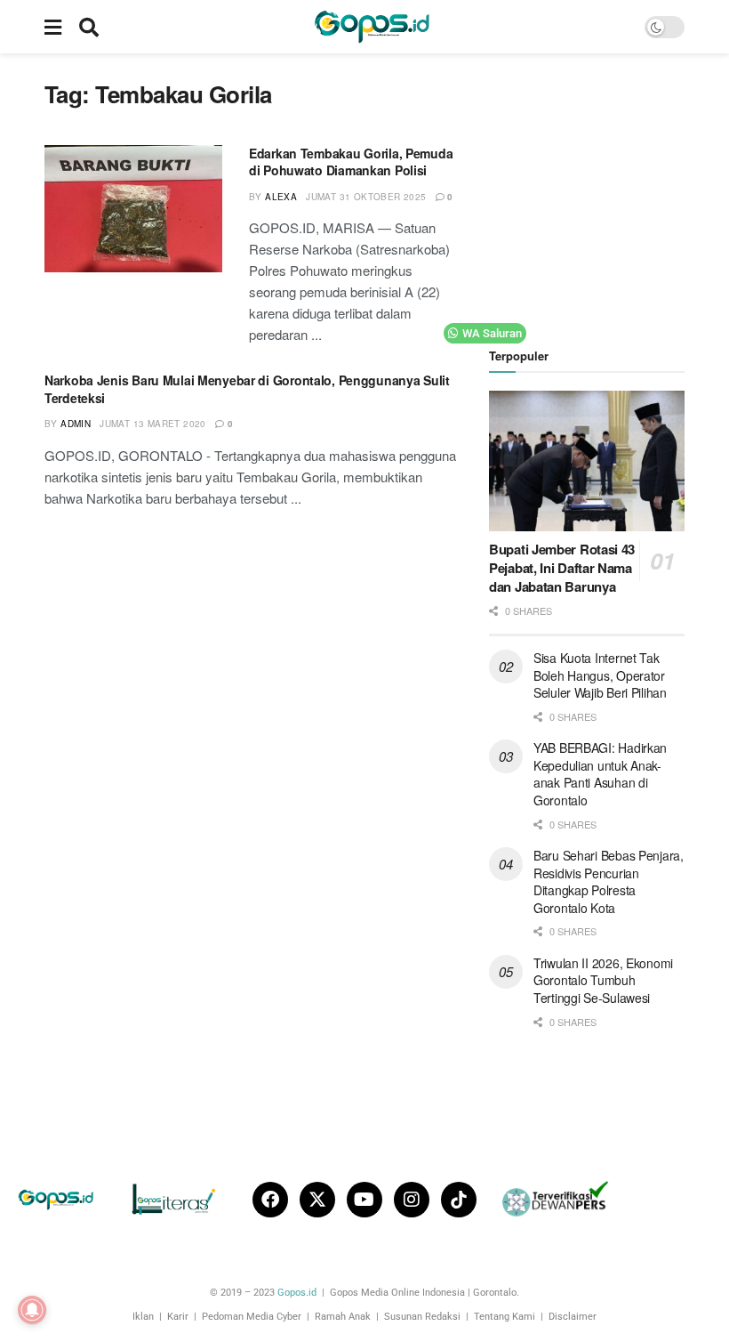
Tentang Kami (504, 1316)
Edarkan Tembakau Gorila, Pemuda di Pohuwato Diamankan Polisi (351, 162)
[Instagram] (411, 1199)
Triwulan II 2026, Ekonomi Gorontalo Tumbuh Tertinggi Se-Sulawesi (603, 980)
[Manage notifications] (32, 1310)
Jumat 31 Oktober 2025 (366, 196)
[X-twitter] (317, 1199)
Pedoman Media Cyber (251, 1316)
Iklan (143, 1316)
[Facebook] (270, 1199)
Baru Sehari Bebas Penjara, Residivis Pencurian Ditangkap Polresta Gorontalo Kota (608, 881)
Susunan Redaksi (422, 1316)
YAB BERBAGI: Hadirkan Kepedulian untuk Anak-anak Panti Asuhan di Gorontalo (600, 774)
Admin (75, 423)
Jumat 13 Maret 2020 (153, 423)
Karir (177, 1316)
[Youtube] (364, 1199)
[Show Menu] (52, 26)
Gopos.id (296, 1292)
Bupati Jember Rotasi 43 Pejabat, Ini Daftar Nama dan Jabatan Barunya (562, 567)
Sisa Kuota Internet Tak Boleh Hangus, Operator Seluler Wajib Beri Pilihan (600, 675)
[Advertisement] (609, 191)
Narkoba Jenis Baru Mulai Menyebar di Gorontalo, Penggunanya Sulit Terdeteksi (247, 389)
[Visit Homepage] (371, 27)
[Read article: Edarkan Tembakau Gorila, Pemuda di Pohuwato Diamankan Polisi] (133, 208)
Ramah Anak (343, 1316)
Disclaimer (573, 1316)
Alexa (281, 196)
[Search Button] (89, 26)
